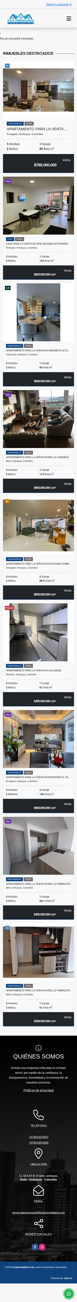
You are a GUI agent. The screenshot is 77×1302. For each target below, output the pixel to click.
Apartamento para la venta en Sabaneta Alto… (37, 350)
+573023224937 (38, 1137)
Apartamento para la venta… (37, 129)
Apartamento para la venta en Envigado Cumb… (38, 563)
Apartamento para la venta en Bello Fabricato (38, 883)
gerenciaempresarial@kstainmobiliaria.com (38, 1212)
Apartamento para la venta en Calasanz (33, 670)
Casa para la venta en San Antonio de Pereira (37, 243)
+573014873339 (38, 1142)
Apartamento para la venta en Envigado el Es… (38, 777)
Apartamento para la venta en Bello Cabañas (37, 457)
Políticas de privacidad (39, 1090)
